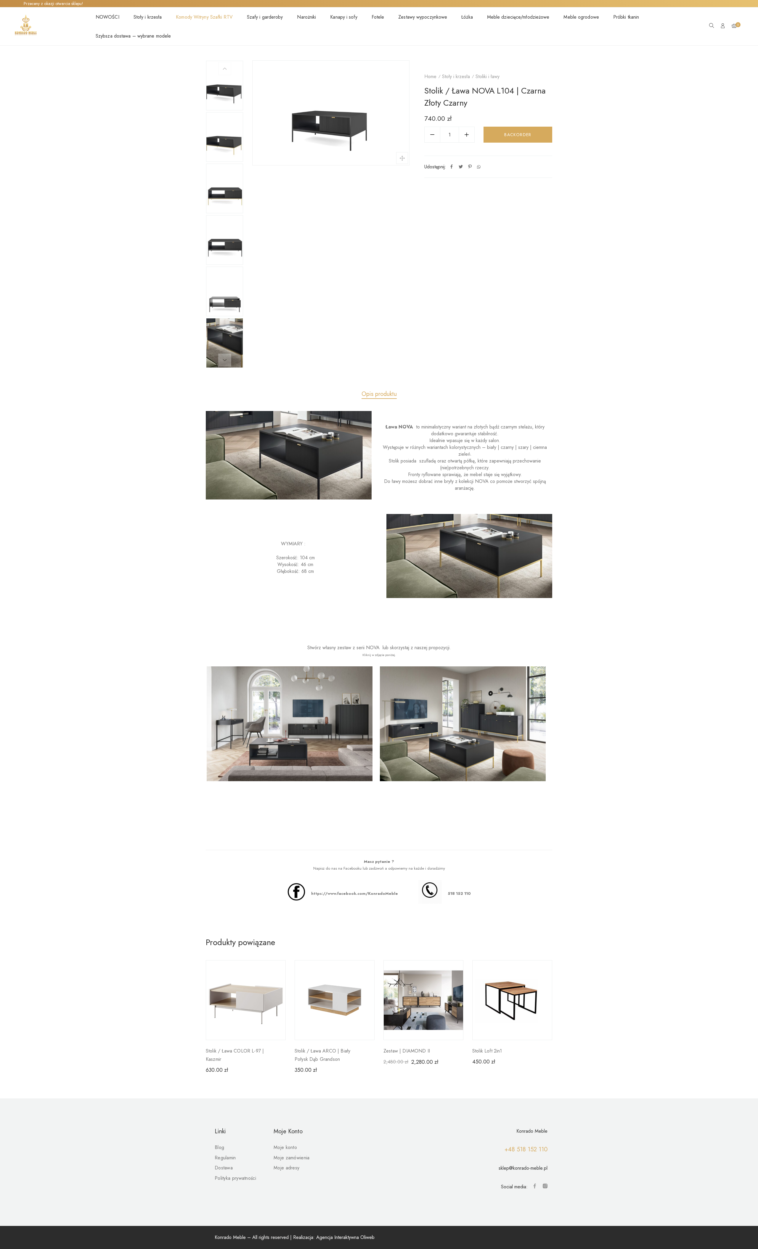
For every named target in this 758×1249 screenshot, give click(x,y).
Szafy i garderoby (265, 17)
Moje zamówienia (292, 1157)
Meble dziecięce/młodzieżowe (518, 17)
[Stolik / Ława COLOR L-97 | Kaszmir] (245, 1000)
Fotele (378, 17)
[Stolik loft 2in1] (512, 1000)
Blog (219, 1147)
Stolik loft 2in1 (487, 1050)
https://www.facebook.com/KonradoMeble (354, 893)
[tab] (379, 394)
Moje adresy (286, 1167)
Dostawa (224, 1167)
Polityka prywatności (235, 1178)
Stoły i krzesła (148, 17)
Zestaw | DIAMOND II (406, 1050)
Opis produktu (379, 394)
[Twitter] (461, 167)
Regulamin (225, 1157)
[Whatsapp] (479, 167)
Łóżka (467, 17)
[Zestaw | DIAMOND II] (423, 1000)
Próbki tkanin (626, 17)
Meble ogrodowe (581, 17)
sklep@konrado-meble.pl (523, 1168)
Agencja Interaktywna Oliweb (345, 1237)
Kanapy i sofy (343, 17)
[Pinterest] (470, 167)
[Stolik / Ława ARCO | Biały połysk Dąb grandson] (334, 1000)
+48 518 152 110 (526, 1149)
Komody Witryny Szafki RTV (204, 17)
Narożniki (306, 17)
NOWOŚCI (107, 17)
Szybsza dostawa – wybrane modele (133, 36)
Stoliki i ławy (488, 76)
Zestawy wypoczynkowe (422, 17)
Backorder (517, 135)
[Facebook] (451, 167)
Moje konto (285, 1147)
